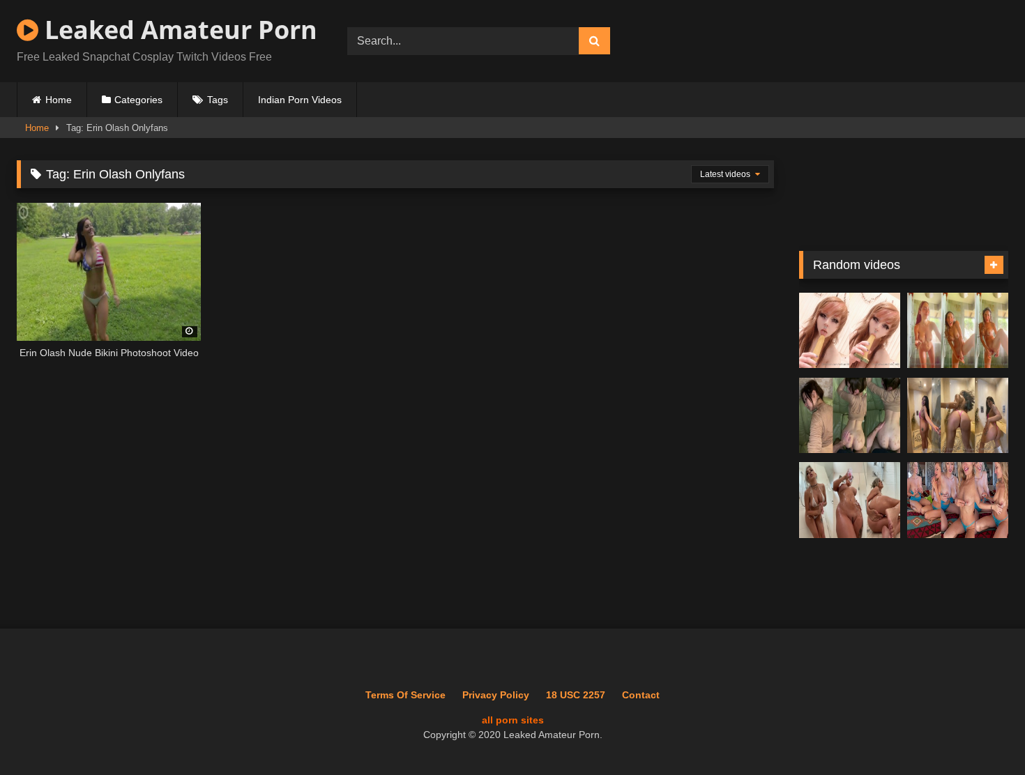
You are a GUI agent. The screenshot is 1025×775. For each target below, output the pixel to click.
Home (58, 99)
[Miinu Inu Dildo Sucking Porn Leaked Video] (849, 331)
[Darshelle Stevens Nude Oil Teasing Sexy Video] (849, 500)
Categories (138, 99)
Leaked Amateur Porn (177, 30)
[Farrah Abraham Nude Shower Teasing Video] (957, 331)
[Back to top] (981, 733)
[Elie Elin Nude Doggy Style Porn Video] (849, 416)
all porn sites (513, 720)
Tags (217, 99)
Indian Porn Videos (300, 99)
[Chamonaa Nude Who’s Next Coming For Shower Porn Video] (957, 416)
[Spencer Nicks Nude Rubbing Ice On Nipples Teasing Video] (957, 500)
